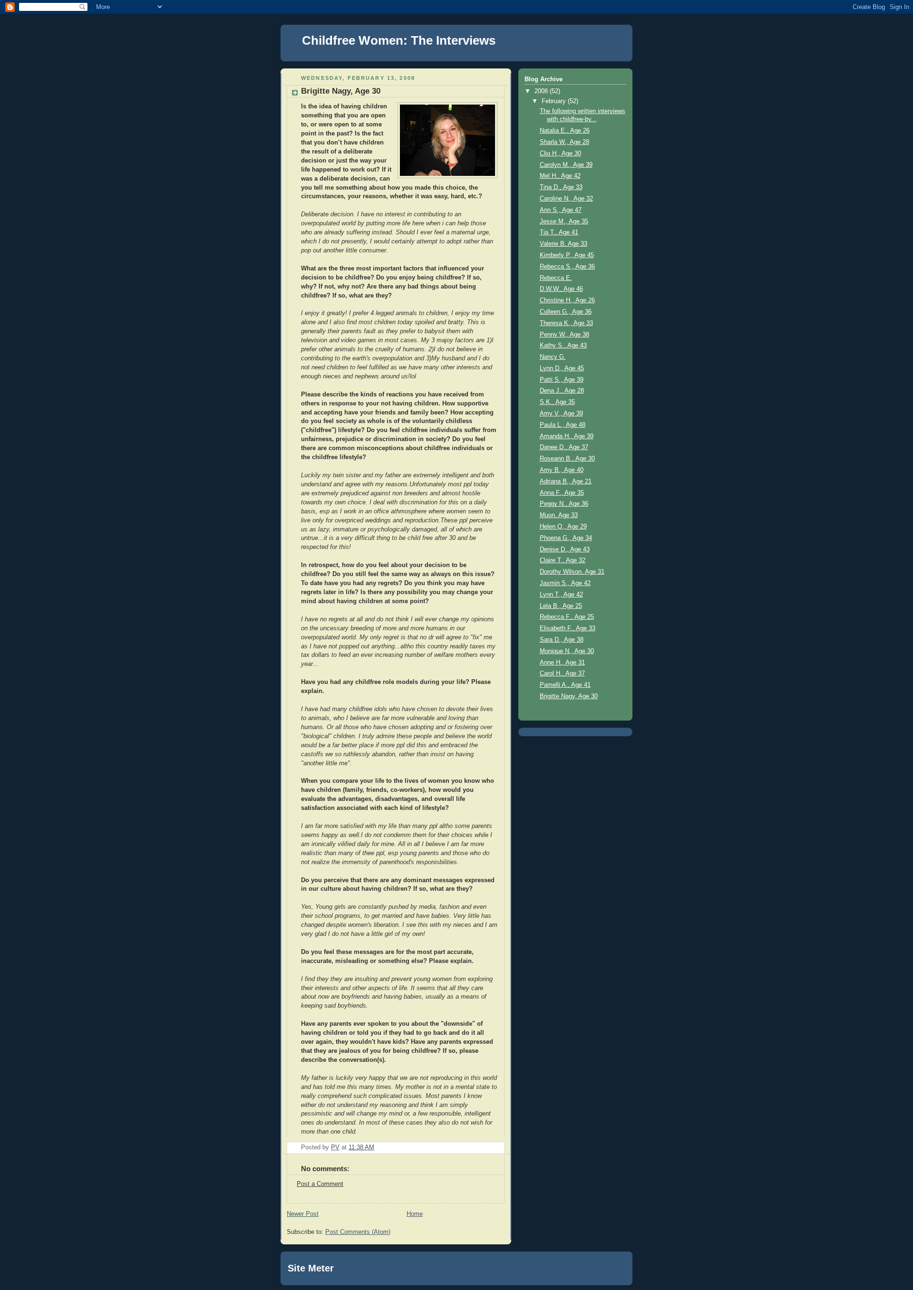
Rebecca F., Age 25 (567, 617)
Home (415, 1214)
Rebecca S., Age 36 (567, 266)
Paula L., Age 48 (562, 425)
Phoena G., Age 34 (566, 538)
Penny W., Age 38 (564, 334)
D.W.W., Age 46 (561, 289)
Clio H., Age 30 (560, 153)
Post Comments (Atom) (357, 1232)
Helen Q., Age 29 (563, 526)
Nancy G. (553, 357)
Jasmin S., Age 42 (565, 583)
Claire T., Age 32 (562, 560)
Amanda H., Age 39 (566, 436)
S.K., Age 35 (557, 402)
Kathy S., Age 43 (563, 345)
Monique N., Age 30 (567, 651)
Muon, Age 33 (559, 515)
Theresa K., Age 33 (566, 323)
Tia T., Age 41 (559, 232)
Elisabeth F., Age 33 (567, 628)
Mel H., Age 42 (560, 176)
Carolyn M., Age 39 (566, 165)
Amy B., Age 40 (561, 470)
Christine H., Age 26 (567, 300)
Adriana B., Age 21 (566, 481)
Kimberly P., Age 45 (567, 255)
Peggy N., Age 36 (564, 504)
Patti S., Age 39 (561, 379)
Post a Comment (320, 1184)
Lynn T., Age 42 (561, 594)
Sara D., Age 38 (561, 639)
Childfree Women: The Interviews (398, 40)
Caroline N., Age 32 (566, 198)
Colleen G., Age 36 (566, 311)
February (555, 101)
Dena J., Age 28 (562, 390)
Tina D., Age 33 (561, 187)
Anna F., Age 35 (562, 493)
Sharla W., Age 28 (564, 142)
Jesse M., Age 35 (564, 221)
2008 (542, 91)
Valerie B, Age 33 (563, 244)
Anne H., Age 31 (562, 662)
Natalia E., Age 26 (565, 130)
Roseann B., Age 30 (567, 458)
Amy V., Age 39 (561, 413)
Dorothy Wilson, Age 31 (572, 571)
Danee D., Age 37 (564, 447)
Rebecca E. (556, 278)
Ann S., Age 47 (561, 210)
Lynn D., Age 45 (562, 368)
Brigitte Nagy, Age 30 (569, 696)
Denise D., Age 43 (565, 549)
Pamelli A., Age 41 (565, 685)
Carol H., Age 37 (562, 673)
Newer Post (303, 1214)
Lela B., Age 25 (561, 606)
